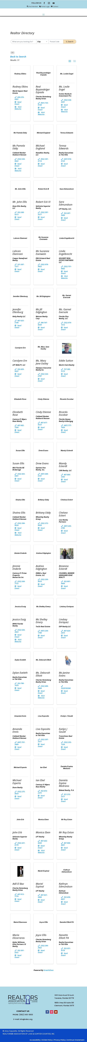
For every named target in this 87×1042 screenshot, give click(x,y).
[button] (70, 61)
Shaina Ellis (19, 512)
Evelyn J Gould (63, 730)
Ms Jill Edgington (41, 311)
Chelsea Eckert (63, 514)
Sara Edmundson (65, 203)
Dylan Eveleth (20, 672)
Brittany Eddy (43, 512)
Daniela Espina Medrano (64, 783)
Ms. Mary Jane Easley (42, 362)
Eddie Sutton (66, 360)
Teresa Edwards (63, 147)
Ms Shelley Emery (41, 621)
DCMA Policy (47, 1040)
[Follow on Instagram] (49, 3)
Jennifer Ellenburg (18, 311)
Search (70, 41)
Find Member (33, 6)
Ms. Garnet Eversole (65, 311)
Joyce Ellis (41, 935)
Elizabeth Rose (18, 413)
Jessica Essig (19, 619)
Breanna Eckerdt (64, 567)
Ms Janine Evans (64, 674)
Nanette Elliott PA (64, 936)
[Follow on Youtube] (53, 3)
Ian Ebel (40, 780)
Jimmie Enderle (17, 567)
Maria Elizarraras (19, 936)
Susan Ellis (18, 463)
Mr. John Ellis (20, 201)
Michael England (40, 147)
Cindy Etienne (43, 412)
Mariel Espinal (40, 885)
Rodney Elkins (20, 86)
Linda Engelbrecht (65, 252)
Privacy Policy (60, 1040)
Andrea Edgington (41, 567)
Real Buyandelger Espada (43, 89)
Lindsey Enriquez (64, 621)
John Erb (17, 832)
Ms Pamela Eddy (19, 147)
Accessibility (35, 1040)
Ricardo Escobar (63, 413)
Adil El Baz (18, 883)
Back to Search (18, 56)
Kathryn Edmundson (65, 885)
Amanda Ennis (17, 730)
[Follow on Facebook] (44, 3)
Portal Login (45, 6)
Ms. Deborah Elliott (43, 674)
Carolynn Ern (20, 360)
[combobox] (42, 42)
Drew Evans (42, 463)
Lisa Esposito (43, 729)
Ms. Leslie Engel (64, 88)
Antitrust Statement (75, 1040)
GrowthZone (48, 970)
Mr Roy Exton (66, 832)
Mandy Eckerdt (63, 465)
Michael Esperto (17, 781)
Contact (55, 6)
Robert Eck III (43, 201)
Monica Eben (43, 832)
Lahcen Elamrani (18, 252)
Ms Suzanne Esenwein (42, 252)
